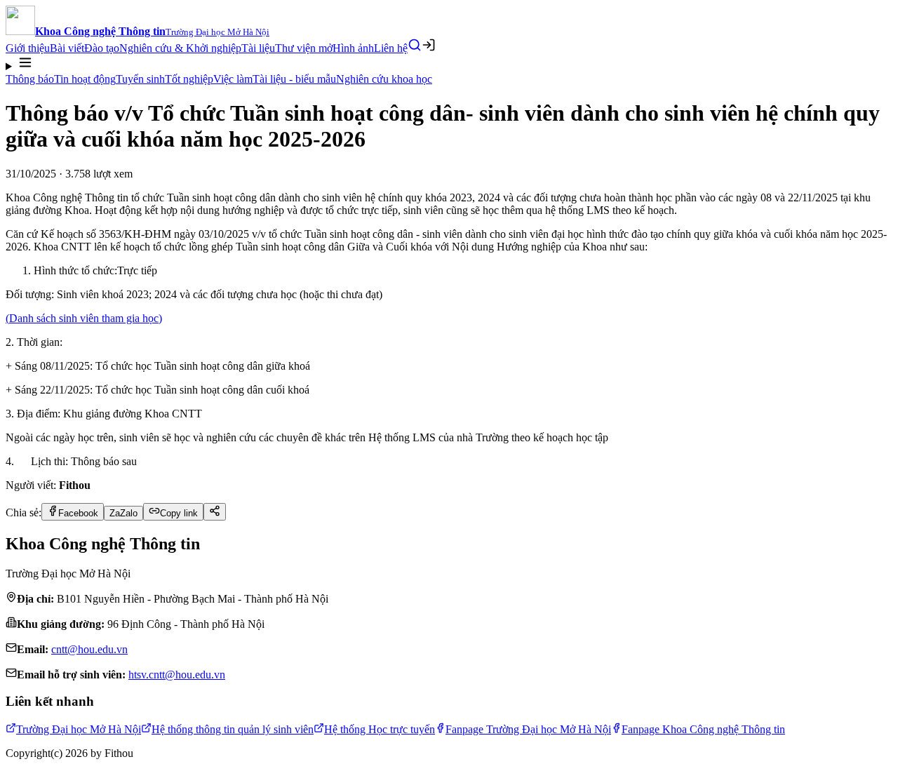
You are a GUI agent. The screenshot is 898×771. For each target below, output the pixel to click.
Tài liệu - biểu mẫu (294, 79)
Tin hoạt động (85, 79)
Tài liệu (258, 48)
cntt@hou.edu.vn (89, 649)
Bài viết (67, 48)
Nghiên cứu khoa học (384, 79)
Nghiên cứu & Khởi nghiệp (180, 48)
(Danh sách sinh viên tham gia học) (84, 318)
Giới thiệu (28, 48)
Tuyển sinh (140, 79)
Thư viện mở (304, 48)
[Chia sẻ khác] (214, 512)
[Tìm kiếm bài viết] (415, 45)
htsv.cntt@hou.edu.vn (176, 675)
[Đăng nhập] (429, 45)
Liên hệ (391, 48)
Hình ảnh (353, 48)
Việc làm (233, 79)
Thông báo (30, 79)
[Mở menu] (449, 64)
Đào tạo (101, 48)
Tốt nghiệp (189, 79)
